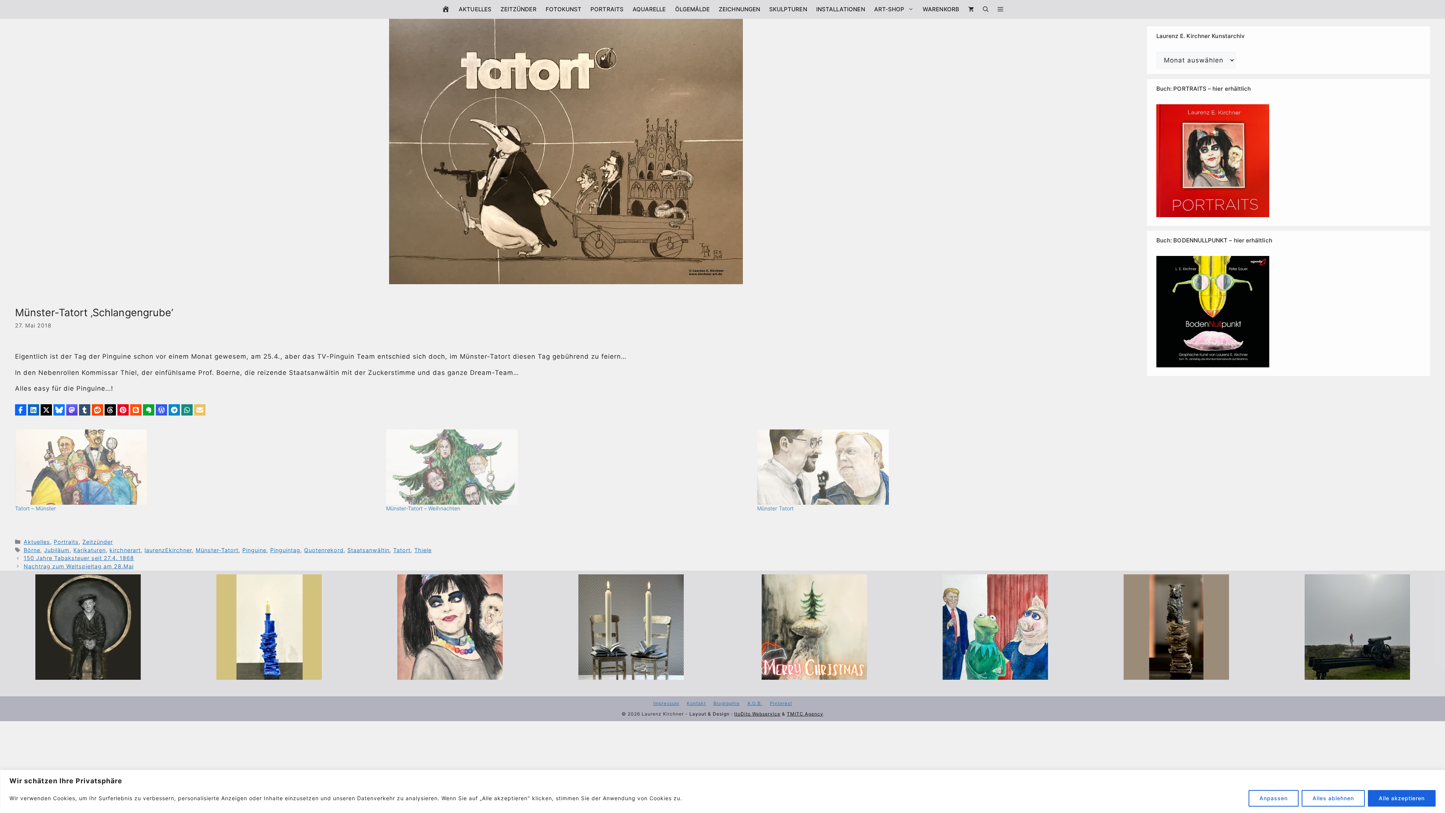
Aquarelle (649, 9)
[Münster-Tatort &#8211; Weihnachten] (568, 467)
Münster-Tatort (217, 550)
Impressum (666, 703)
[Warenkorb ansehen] (971, 9)
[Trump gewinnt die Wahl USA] (995, 674)
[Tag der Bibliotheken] (1176, 674)
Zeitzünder (518, 9)
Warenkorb (941, 9)
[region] (722, 791)
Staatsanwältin (368, 550)
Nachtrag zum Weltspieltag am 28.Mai (79, 566)
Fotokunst (564, 9)
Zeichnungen (739, 9)
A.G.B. (754, 703)
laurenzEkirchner (168, 550)
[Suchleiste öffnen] (985, 9)
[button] (1000, 9)
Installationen (840, 9)
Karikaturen (89, 550)
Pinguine (254, 550)
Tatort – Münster (35, 508)
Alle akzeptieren (1402, 798)
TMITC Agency (805, 714)
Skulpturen (788, 9)
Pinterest (781, 703)
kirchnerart (125, 550)
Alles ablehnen (1333, 798)
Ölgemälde (692, 9)
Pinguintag (285, 550)
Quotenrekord (324, 550)
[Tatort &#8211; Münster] (197, 467)
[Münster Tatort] (939, 467)
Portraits (607, 9)
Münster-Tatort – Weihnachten (423, 508)
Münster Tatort (775, 508)
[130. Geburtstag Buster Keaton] (88, 674)
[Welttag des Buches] (269, 674)
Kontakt (696, 703)
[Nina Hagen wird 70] (450, 674)
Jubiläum (57, 550)
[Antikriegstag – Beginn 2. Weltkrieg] (1357, 674)
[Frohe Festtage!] (814, 674)
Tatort (402, 550)
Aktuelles (475, 9)
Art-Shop (889, 9)
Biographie (726, 703)
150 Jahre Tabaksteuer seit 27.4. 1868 (79, 558)
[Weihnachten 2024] (631, 674)
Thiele (423, 550)
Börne (32, 550)
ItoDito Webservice (757, 714)
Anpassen (1273, 798)
